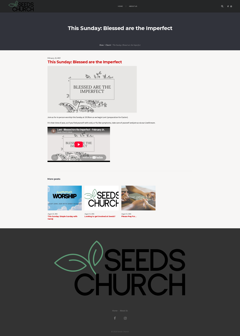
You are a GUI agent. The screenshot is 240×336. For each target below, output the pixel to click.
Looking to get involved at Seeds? (99, 216)
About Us (124, 310)
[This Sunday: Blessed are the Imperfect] (92, 89)
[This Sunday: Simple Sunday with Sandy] (65, 198)
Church (108, 45)
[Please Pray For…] (138, 198)
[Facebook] (228, 6)
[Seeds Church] (120, 268)
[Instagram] (231, 6)
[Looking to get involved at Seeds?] (101, 198)
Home (102, 45)
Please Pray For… (128, 216)
